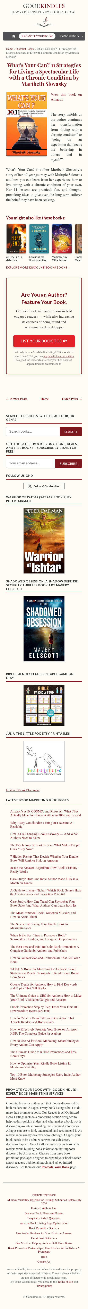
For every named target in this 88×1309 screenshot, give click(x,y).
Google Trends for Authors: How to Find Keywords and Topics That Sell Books (43, 986)
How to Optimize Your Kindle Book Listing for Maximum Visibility (40, 1065)
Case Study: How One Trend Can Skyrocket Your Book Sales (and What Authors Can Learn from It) (43, 903)
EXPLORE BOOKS (71, 36)
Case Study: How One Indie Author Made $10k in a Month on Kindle (44, 881)
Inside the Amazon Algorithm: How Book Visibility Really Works (43, 869)
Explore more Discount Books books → (38, 267)
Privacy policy (44, 1286)
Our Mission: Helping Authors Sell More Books (44, 1243)
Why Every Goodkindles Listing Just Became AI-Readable (42, 824)
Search (70, 432)
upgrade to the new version (58, 356)
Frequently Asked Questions (44, 1218)
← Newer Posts (16, 399)
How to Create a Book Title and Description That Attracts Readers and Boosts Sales (42, 1020)
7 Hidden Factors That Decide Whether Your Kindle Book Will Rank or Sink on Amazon (44, 858)
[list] (44, 244)
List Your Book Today (44, 341)
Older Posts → (72, 399)
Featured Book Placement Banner (44, 1213)
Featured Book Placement (22, 790)
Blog (44, 1257)
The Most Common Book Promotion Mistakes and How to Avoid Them (43, 915)
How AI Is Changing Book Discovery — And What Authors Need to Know (44, 836)
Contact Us (44, 1261)
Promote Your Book (55, 1166)
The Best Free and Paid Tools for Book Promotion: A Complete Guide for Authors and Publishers (44, 948)
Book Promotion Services (44, 1228)
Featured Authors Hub (44, 1208)
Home (45, 398)
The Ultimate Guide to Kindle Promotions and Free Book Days (43, 1054)
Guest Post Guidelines (44, 1238)
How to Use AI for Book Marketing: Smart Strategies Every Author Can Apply (44, 1042)
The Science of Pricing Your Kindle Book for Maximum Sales (39, 926)
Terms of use (65, 1282)
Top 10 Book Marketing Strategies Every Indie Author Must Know (45, 1076)
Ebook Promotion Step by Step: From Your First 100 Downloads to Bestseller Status (44, 1009)
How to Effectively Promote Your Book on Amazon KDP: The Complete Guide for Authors (43, 1031)
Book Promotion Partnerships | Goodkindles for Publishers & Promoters (44, 1249)
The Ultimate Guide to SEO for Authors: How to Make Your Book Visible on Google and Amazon (45, 997)
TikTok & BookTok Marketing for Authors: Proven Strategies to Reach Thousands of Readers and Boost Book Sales (44, 973)
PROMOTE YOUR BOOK (37, 36)
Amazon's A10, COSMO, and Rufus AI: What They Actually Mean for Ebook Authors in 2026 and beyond (45, 813)
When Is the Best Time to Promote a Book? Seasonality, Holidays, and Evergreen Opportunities (43, 937)
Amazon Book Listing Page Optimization (44, 1223)
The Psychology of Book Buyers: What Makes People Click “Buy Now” (45, 847)
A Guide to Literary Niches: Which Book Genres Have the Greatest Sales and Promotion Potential (45, 892)
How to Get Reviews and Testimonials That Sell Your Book (45, 960)
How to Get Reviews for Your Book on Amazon (44, 1233)
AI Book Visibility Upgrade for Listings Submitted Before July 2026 (44, 1201)
